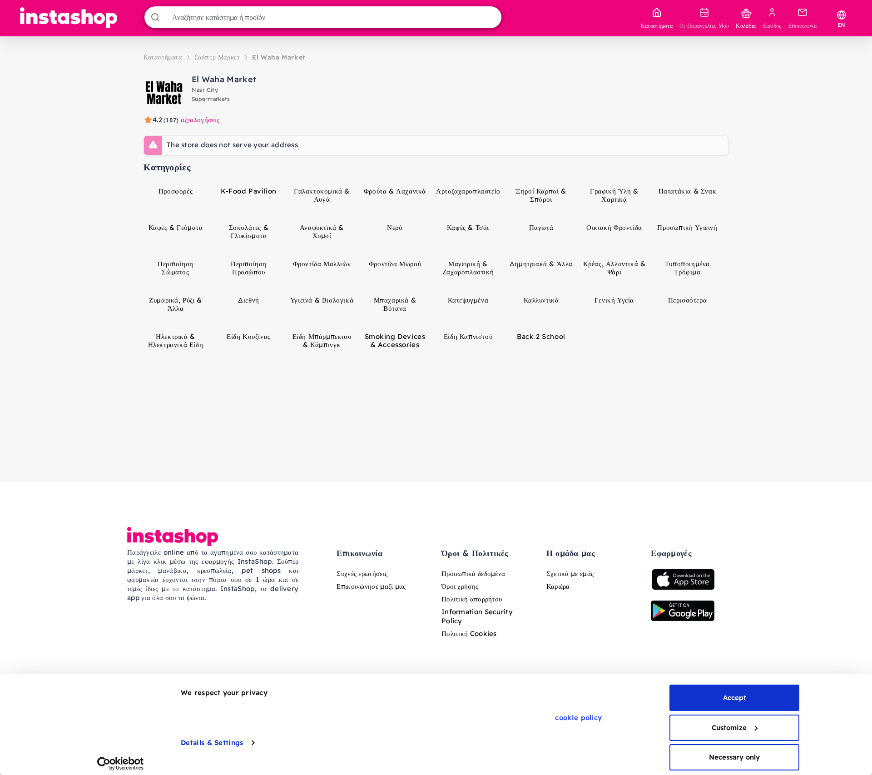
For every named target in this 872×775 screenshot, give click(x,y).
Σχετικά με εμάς (570, 573)
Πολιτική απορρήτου (471, 599)
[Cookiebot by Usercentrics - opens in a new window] (120, 763)
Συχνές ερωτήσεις (362, 573)
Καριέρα (558, 586)
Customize (729, 727)
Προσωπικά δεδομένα (473, 573)
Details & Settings (212, 742)
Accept (734, 697)
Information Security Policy (477, 616)
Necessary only (734, 757)
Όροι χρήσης (459, 586)
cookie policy (578, 717)
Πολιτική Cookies (469, 633)
